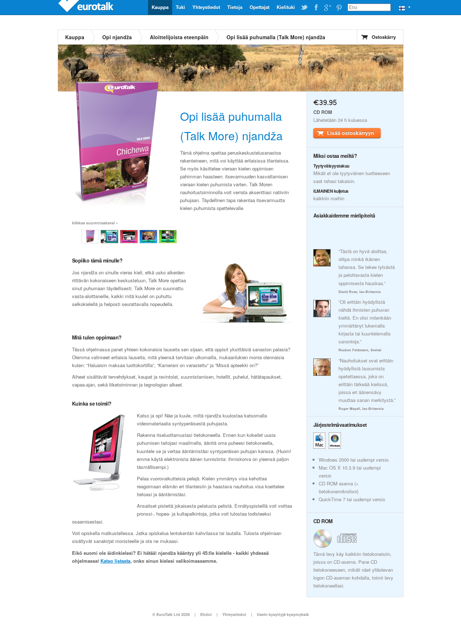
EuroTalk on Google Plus (327, 7)
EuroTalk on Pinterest (339, 7)
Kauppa (160, 7)
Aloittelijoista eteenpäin (179, 37)
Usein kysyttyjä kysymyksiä (283, 614)
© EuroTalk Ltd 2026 (171, 614)
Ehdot (206, 614)
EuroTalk (86, 7)
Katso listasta (115, 560)
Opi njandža (117, 37)
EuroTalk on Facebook (316, 7)
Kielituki (286, 7)
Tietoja (234, 7)
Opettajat (259, 7)
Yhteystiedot (206, 7)
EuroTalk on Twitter (304, 7)
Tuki (180, 7)
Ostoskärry (384, 36)
